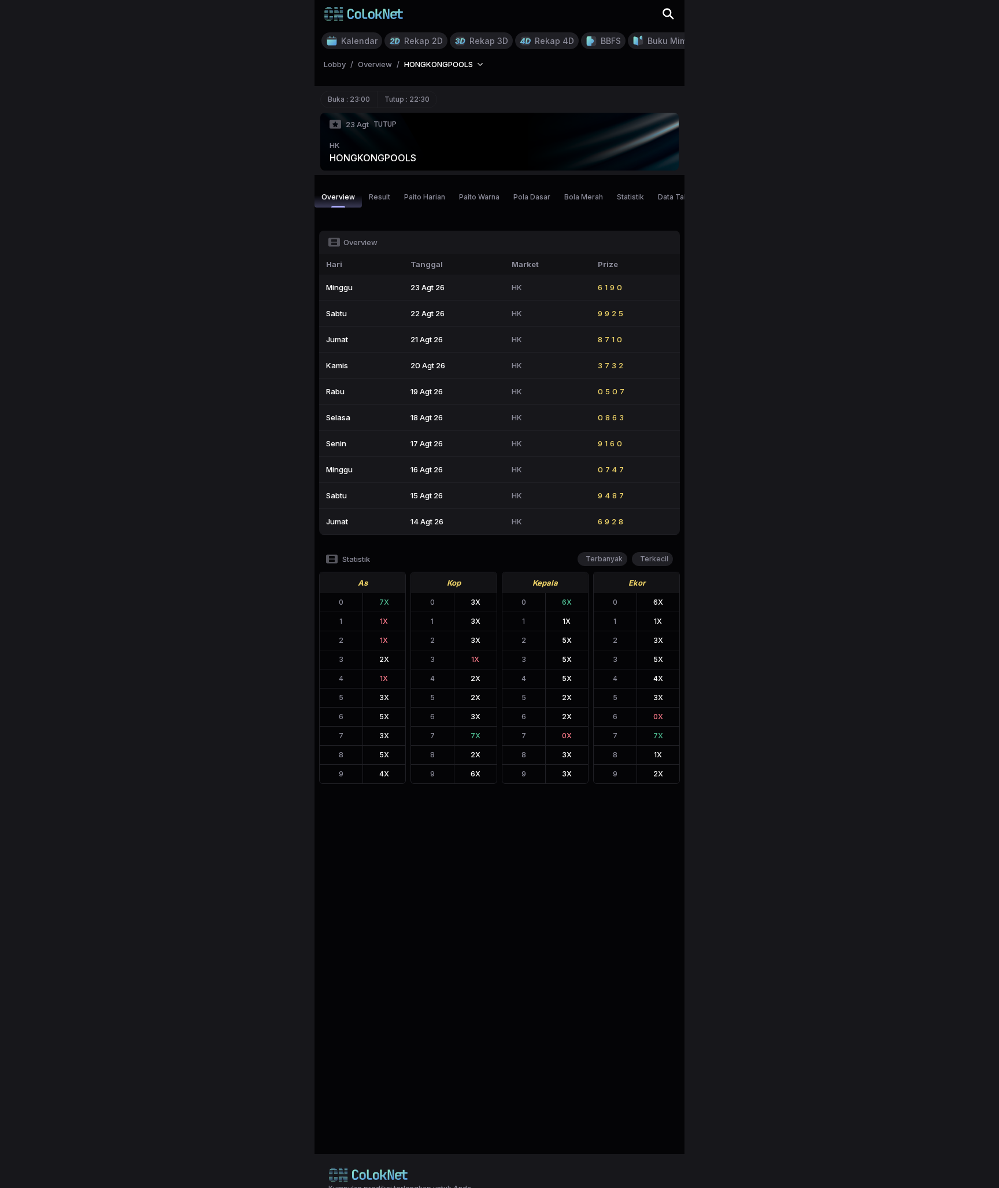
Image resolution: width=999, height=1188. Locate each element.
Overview (338, 197)
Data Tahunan (681, 197)
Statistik (630, 197)
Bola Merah (583, 197)
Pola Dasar (531, 197)
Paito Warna (479, 197)
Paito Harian (424, 197)
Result (379, 197)
